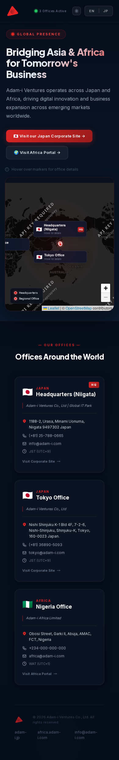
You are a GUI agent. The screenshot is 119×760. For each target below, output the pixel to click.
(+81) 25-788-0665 (46, 435)
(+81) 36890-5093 (45, 544)
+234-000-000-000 (47, 648)
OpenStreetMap (79, 308)
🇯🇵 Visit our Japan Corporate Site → (49, 135)
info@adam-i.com (45, 443)
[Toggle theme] (76, 11)
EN (92, 11)
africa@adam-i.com (46, 656)
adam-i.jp (21, 735)
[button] (60, 244)
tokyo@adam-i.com (47, 552)
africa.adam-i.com (49, 735)
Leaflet (53, 308)
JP (105, 11)
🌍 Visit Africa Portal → (37, 152)
